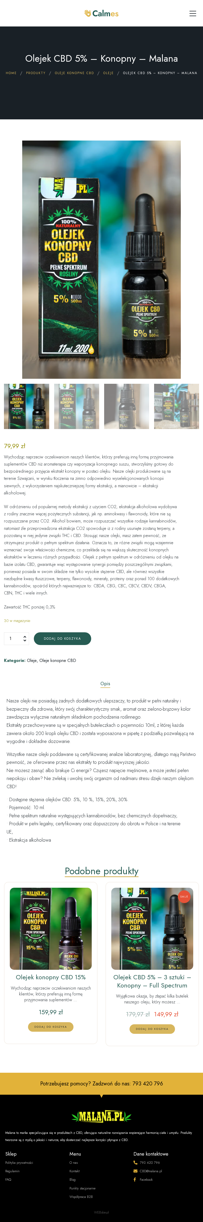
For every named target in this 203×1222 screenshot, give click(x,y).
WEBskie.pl (101, 1212)
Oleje (32, 660)
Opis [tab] (105, 683)
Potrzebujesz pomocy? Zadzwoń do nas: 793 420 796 (101, 1084)
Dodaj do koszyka (62, 638)
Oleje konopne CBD (57, 660)
